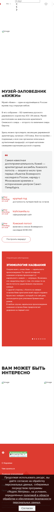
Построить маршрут (16, 239)
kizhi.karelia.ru (21, 211)
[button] (32, 339)
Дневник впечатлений (12, 474)
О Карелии (7, 463)
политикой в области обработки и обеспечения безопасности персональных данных (27, 499)
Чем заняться (8, 469)
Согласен (27, 508)
